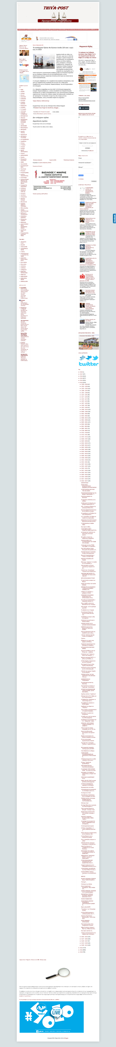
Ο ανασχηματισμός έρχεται (87, 826)
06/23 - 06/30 (84, 441)
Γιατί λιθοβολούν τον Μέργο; (87, 750)
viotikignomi (23, 269)
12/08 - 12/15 (84, 390)
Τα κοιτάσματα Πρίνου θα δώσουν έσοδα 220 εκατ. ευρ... (87, 613)
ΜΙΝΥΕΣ (83, 876)
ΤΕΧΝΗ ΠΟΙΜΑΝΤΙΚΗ (86, 898)
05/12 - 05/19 (84, 453)
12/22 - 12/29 (84, 386)
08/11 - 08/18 (84, 426)
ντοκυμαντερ (24, 196)
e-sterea (23, 251)
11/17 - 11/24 (84, 396)
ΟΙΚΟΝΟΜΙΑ (24, 125)
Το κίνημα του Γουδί (86, 792)
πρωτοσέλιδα (24, 164)
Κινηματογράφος (25, 172)
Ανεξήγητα (23, 188)
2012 (81, 947)
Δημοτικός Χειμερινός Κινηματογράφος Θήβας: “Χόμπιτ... (87, 818)
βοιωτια (22, 95)
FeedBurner (91, 150)
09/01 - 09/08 (84, 420)
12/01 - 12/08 (84, 392)
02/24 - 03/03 (84, 476)
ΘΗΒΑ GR (23, 274)
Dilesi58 (23, 244)
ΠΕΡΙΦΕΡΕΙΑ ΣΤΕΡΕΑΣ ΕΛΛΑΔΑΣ (24, 121)
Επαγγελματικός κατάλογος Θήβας (24, 234)
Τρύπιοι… (83, 638)
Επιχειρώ (23, 170)
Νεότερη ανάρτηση (37, 160)
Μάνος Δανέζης (24, 208)
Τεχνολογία (23, 169)
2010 (81, 952)
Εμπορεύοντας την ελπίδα (87, 787)
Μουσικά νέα (24, 201)
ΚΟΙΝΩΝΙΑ (23, 98)
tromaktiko (23, 287)
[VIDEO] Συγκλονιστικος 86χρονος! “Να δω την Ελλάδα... (87, 628)
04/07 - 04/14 (84, 464)
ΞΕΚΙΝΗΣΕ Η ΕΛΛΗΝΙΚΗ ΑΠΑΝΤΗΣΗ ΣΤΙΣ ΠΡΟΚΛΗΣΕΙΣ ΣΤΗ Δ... (87, 596)
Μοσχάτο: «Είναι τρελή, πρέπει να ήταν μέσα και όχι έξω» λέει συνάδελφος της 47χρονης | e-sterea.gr (25, 348)
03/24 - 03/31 (84, 468)
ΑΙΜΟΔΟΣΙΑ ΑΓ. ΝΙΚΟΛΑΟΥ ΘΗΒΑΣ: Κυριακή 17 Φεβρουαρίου (88, 857)
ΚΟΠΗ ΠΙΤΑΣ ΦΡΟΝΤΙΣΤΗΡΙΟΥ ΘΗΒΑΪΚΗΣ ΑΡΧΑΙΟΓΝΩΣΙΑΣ (89, 486)
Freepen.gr (23, 307)
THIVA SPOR (24, 246)
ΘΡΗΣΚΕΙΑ (23, 129)
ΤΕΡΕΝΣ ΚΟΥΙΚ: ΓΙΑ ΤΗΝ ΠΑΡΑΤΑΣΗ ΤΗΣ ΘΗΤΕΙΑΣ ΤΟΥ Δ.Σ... (88, 676)
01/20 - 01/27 (84, 941)
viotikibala (23, 267)
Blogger (66, 1038)
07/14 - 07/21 (84, 434)
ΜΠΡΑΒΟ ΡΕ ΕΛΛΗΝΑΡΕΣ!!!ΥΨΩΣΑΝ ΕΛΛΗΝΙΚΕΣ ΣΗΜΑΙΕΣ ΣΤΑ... (88, 588)
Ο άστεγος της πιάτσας (86, 884)
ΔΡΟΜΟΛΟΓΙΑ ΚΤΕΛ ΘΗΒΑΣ (33, 29)
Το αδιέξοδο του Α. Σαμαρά (87, 610)
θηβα (22, 89)
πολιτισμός (23, 111)
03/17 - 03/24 (84, 470)
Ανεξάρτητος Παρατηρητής (24, 355)
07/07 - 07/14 (84, 436)
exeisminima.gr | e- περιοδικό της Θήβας (25, 255)
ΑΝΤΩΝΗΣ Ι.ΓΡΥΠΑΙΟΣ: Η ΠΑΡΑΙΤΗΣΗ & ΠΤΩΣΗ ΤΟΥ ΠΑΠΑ (88, 774)
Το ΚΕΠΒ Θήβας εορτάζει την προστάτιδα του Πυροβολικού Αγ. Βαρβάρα (89, 190)
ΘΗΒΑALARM (24, 281)
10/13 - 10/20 (84, 407)
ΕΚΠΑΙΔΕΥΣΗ (24, 116)
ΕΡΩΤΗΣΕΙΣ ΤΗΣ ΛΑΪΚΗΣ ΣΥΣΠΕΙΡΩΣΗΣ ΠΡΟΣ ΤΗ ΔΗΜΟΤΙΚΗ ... (88, 852)
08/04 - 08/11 (84, 428)
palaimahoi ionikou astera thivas (24, 259)
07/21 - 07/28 (84, 432)
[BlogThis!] (54, 112)
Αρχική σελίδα (21, 29)
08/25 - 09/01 (84, 422)
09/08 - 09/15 (84, 418)
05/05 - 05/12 (84, 455)
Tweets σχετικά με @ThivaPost (40, 193)
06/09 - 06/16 (84, 445)
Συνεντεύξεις (24, 177)
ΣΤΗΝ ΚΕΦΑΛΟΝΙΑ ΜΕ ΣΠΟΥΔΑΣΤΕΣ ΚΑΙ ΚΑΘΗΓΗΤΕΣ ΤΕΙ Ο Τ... (87, 861)
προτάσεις (23, 195)
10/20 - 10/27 (84, 405)
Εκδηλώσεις (24, 105)
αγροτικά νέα (24, 134)
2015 (81, 378)
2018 (81, 372)
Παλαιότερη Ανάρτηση (69, 160)
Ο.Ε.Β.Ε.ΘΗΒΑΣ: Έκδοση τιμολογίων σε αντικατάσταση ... (88, 873)
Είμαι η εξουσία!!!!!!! (85, 907)
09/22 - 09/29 (84, 413)
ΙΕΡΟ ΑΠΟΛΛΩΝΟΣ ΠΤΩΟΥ (88, 578)
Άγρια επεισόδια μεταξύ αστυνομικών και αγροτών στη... (88, 732)
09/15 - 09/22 (84, 415)
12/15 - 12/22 (84, 388)
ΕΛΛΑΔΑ (23, 100)
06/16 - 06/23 (84, 443)
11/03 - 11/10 (84, 401)
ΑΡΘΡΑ (22, 91)
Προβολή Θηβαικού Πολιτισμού (23, 205)
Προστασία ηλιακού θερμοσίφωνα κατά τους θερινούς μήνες (90, 291)
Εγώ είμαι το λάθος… (86, 526)
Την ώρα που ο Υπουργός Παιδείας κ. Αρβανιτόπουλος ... (88, 744)
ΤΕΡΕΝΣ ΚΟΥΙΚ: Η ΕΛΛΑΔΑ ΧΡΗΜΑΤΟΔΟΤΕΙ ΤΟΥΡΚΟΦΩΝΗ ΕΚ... (88, 799)
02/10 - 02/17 (84, 480)
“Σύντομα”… (84, 882)
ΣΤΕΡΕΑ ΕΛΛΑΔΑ (61, 29)
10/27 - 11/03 (84, 403)
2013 (81, 382)
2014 (81, 380)
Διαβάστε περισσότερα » (25, 996)
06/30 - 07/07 (84, 439)
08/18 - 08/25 (84, 424)
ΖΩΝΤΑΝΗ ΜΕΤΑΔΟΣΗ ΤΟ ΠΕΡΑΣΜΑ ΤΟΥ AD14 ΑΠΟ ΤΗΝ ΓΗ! (88, 575)
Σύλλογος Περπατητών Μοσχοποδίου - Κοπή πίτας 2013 (88, 917)
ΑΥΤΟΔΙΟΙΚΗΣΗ (25, 139)
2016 (81, 376)
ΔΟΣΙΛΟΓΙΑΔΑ (84, 482)
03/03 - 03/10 (84, 474)
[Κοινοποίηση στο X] (55, 112)
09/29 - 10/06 (84, 411)
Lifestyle (23, 148)
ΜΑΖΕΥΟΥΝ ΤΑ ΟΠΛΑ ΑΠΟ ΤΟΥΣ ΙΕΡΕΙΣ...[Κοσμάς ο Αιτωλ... (88, 813)
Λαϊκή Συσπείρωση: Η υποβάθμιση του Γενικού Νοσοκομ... (87, 847)
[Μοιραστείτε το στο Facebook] (57, 112)
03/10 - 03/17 (84, 472)
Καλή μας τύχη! (84, 803)
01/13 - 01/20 (84, 943)
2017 (81, 374)
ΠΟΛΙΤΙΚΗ (23, 96)
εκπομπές (23, 193)
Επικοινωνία (44, 29)
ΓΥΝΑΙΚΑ (23, 144)
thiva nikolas (24, 262)
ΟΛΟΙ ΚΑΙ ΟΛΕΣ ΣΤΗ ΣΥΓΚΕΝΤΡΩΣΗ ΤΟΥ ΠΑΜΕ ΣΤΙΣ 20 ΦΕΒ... (88, 542)
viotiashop (23, 266)
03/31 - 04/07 (84, 466)
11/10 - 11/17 (84, 399)
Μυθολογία (23, 222)
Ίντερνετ (23, 153)
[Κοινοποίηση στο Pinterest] (58, 112)
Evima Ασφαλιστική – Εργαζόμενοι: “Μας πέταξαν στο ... (88, 887)
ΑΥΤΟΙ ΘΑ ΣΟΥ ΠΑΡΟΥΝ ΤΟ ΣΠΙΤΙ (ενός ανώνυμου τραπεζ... (88, 533)
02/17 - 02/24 (84, 478)
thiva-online (23, 264)
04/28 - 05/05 (84, 457)
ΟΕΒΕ (22, 162)
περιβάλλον (23, 141)
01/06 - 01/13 (84, 945)
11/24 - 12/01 (84, 394)
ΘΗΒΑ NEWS (24, 276)
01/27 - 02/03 (84, 938)
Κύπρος (23, 143)
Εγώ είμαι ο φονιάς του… (87, 930)
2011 (81, 950)
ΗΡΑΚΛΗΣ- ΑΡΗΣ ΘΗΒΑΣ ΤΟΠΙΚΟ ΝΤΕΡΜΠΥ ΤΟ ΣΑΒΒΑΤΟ (87, 724)
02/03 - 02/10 (84, 936)
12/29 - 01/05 (84, 384)
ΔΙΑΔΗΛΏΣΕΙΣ (24, 155)
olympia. (23, 300)
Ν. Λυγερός (23, 109)
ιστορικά (23, 146)
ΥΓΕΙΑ (22, 124)
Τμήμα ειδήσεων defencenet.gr (41, 101)
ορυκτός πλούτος (47, 113)
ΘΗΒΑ (50, 29)
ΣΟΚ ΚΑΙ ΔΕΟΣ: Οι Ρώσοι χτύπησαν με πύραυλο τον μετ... (88, 567)
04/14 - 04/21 (84, 462)
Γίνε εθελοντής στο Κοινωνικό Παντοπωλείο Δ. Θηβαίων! (81, 29)
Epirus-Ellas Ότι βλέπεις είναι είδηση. (24, 334)
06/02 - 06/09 (84, 447)
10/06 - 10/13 (84, 409)
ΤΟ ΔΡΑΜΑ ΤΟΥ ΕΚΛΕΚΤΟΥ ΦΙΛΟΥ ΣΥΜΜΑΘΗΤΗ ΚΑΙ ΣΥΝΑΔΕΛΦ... (88, 822)
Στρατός (23, 157)
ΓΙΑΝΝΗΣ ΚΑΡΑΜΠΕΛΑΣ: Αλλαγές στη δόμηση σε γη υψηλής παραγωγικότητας (90, 306)
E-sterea (23, 342)
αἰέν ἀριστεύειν (24, 320)
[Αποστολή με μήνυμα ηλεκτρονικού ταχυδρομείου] (53, 112)
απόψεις (23, 93)
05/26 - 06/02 (84, 449)
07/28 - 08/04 (84, 430)
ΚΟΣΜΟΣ (23, 107)
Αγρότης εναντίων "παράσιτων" (88, 694)
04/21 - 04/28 (84, 460)
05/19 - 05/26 (84, 451)
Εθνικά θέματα (40, 113)
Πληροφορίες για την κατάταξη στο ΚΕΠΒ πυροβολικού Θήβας (90, 233)
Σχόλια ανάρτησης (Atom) (45, 162)
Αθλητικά (23, 117)
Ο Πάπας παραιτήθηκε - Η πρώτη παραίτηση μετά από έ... (88, 829)
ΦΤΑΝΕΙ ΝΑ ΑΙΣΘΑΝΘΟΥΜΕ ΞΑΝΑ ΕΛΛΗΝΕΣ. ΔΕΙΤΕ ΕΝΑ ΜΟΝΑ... (88, 690)
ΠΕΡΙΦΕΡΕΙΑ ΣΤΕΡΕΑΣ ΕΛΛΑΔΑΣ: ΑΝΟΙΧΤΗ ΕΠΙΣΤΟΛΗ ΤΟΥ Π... (87, 895)
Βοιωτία (54, 29)
